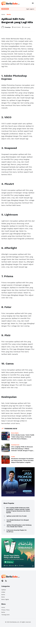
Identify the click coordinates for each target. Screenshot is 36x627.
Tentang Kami (5, 614)
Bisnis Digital (5, 599)
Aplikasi (3, 589)
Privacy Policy (5, 610)
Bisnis (3, 597)
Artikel (3, 592)
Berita (9, 14)
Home (3, 14)
